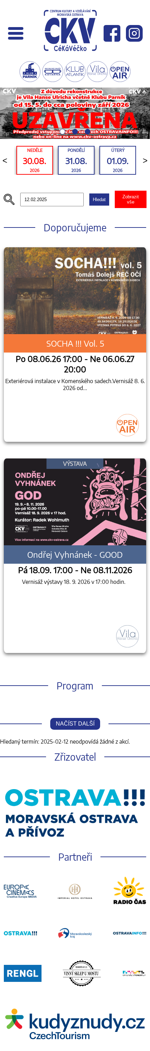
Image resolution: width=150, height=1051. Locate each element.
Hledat (99, 199)
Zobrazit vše (130, 199)
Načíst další (75, 724)
